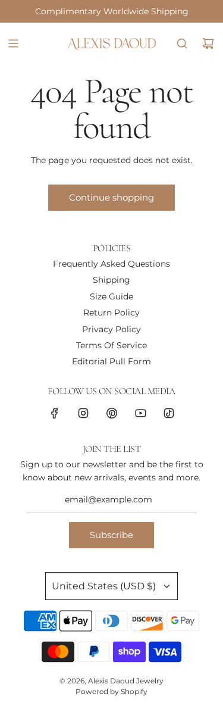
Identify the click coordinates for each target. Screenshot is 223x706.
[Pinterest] (112, 413)
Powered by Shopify (111, 691)
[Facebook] (55, 413)
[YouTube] (140, 413)
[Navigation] (13, 43)
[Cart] (208, 43)
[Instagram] (83, 413)
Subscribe (111, 535)
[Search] (182, 43)
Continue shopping (111, 197)
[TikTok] (169, 413)
